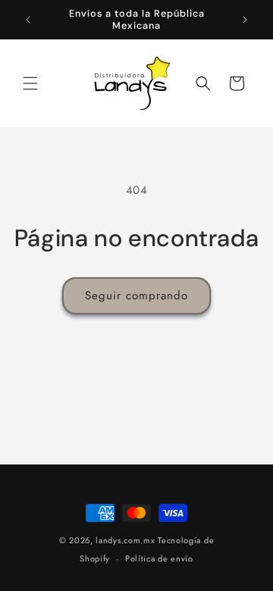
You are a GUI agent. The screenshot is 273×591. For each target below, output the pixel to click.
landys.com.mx (125, 540)
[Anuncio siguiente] (245, 19)
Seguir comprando (136, 295)
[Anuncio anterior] (28, 19)
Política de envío (159, 558)
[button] (30, 83)
